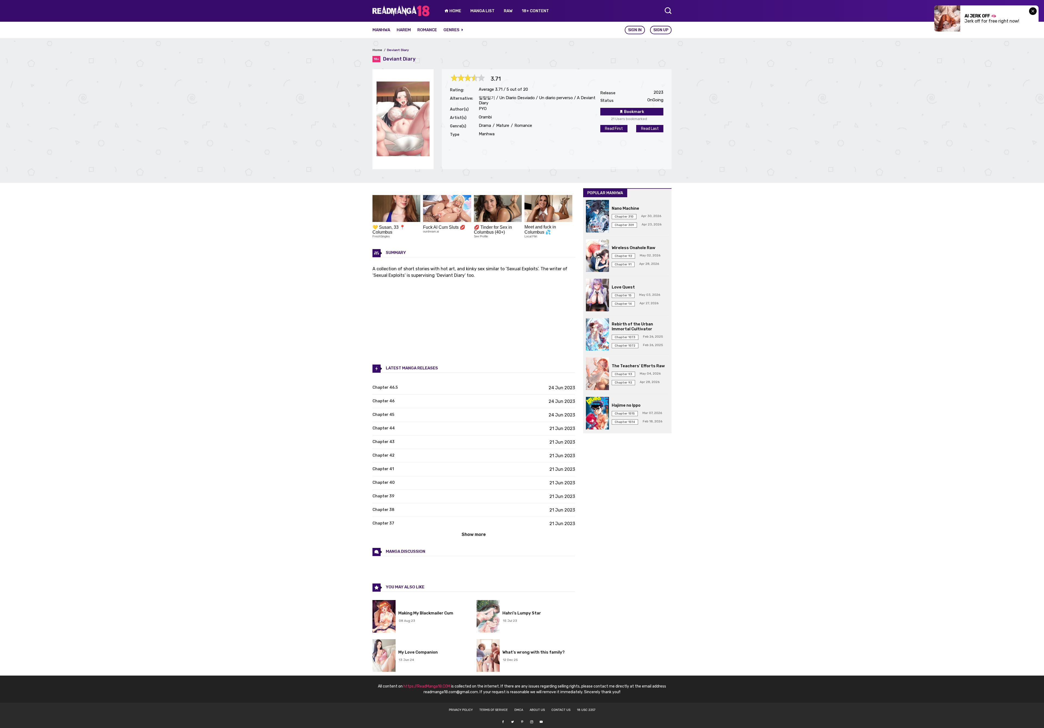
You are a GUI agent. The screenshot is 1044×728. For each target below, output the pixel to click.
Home (377, 50)
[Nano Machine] (597, 217)
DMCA (518, 710)
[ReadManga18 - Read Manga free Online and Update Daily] (401, 14)
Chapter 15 (623, 295)
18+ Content (535, 10)
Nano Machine (625, 208)
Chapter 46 (383, 401)
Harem (404, 29)
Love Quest (623, 287)
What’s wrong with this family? (533, 652)
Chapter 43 (383, 442)
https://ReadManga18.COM (426, 686)
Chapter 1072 (625, 345)
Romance (427, 29)
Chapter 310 (624, 216)
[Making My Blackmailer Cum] (384, 617)
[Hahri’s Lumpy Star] (488, 617)
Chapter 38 (383, 509)
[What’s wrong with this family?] (488, 656)
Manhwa (381, 29)
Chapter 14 (623, 304)
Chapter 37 (383, 523)
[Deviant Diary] (403, 154)
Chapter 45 (383, 414)
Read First (614, 128)
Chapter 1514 (625, 422)
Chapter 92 (623, 256)
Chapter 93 (623, 374)
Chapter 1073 (625, 337)
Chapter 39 (383, 496)
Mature (502, 125)
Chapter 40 (383, 482)
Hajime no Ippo (626, 405)
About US (537, 710)
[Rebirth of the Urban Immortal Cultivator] (597, 335)
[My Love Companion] (384, 656)
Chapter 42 (383, 455)
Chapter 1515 (625, 413)
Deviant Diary (398, 50)
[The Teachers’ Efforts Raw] (597, 374)
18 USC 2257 (586, 710)
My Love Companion (418, 652)
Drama (485, 125)
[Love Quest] (597, 295)
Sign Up (660, 30)
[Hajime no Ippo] (597, 414)
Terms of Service (493, 710)
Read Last (650, 128)
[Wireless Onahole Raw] (597, 256)
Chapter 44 (383, 428)
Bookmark (633, 111)
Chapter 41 (383, 469)
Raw (508, 10)
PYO (483, 108)
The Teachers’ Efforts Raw (638, 365)
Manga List (482, 10)
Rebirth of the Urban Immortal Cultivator (632, 326)
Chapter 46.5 (385, 387)
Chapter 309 (624, 225)
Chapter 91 (623, 264)
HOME (455, 10)
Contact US (560, 710)
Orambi (485, 117)
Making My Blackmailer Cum (425, 613)
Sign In (635, 30)
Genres (451, 29)
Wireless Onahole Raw (633, 247)
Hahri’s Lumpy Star (521, 613)
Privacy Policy (461, 710)
